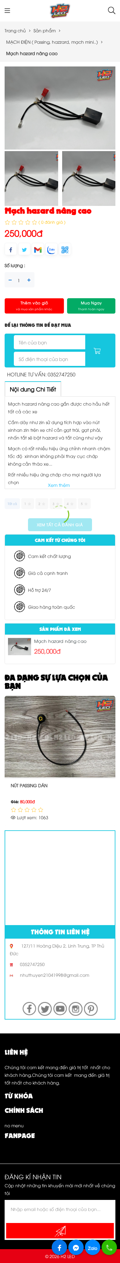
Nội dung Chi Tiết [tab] (33, 389)
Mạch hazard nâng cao (60, 641)
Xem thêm (59, 485)
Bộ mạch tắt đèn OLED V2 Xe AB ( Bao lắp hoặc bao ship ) (57, 789)
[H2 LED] (59, 10)
